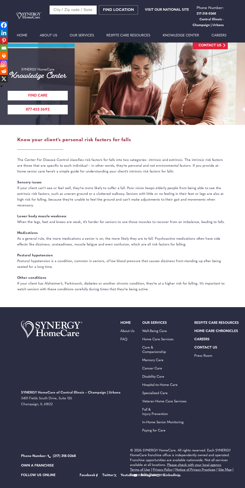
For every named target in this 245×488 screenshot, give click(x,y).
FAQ (123, 339)
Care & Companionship (154, 350)
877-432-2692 (38, 110)
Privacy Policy (163, 470)
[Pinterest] (4, 40)
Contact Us (209, 45)
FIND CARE (37, 96)
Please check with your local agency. (194, 465)
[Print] (4, 56)
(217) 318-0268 (48, 456)
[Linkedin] (4, 33)
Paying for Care (154, 430)
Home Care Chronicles (216, 331)
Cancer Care (152, 368)
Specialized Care (155, 393)
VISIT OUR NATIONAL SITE (167, 10)
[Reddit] (4, 71)
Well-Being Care (154, 331)
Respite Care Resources (128, 35)
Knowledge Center (181, 35)
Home (22, 35)
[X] (4, 79)
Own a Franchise (37, 465)
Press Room (203, 356)
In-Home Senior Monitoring (163, 422)
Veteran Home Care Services (164, 401)
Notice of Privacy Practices (195, 470)
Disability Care (153, 377)
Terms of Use (140, 470)
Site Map (225, 470)
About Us (48, 35)
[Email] (4, 48)
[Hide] (1, 86)
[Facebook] (4, 25)
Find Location (118, 10)
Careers (219, 35)
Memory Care (152, 360)
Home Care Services (158, 339)
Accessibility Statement (147, 475)
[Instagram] (4, 63)
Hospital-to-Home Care (160, 385)
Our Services (82, 35)
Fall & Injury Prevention (155, 412)
